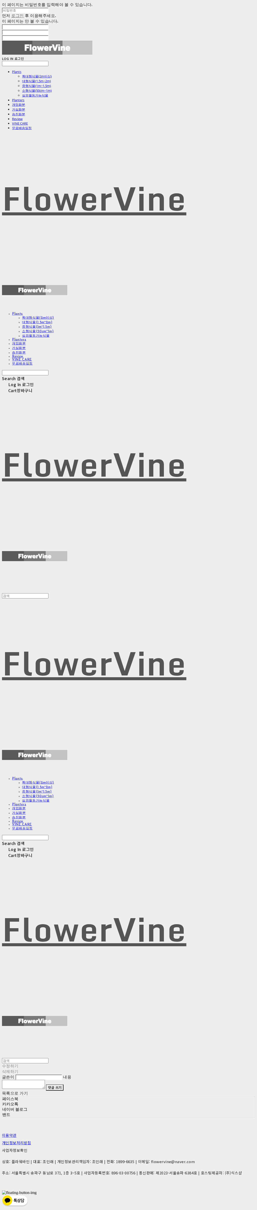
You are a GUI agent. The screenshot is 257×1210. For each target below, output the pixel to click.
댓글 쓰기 (54, 1087)
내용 (67, 1076)
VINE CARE (20, 123)
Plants (16, 71)
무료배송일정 (22, 128)
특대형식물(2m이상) (37, 76)
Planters (18, 100)
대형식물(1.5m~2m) (36, 81)
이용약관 (9, 1135)
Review (17, 119)
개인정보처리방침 (16, 1142)
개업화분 (18, 104)
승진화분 (18, 114)
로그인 (17, 15)
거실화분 (18, 109)
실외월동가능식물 (35, 95)
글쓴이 (8, 1076)
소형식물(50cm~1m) (37, 90)
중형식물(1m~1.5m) (36, 85)
